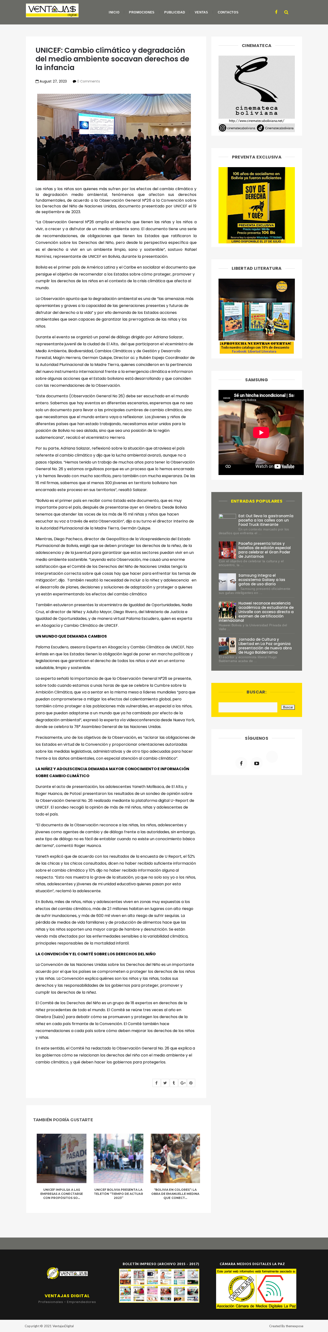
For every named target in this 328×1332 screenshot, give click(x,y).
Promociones (142, 12)
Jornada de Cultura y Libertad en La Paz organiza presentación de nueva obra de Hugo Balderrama (265, 646)
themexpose (294, 1326)
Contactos (228, 12)
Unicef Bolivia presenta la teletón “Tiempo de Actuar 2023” (118, 1194)
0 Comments (88, 81)
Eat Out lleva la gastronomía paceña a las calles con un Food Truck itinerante (266, 520)
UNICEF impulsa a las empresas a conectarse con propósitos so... (61, 1194)
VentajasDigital (63, 1326)
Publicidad (174, 12)
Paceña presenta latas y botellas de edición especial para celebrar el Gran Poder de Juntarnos (264, 550)
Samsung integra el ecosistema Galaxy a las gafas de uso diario (261, 580)
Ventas (201, 12)
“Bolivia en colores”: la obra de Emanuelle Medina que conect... (175, 1194)
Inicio (114, 12)
